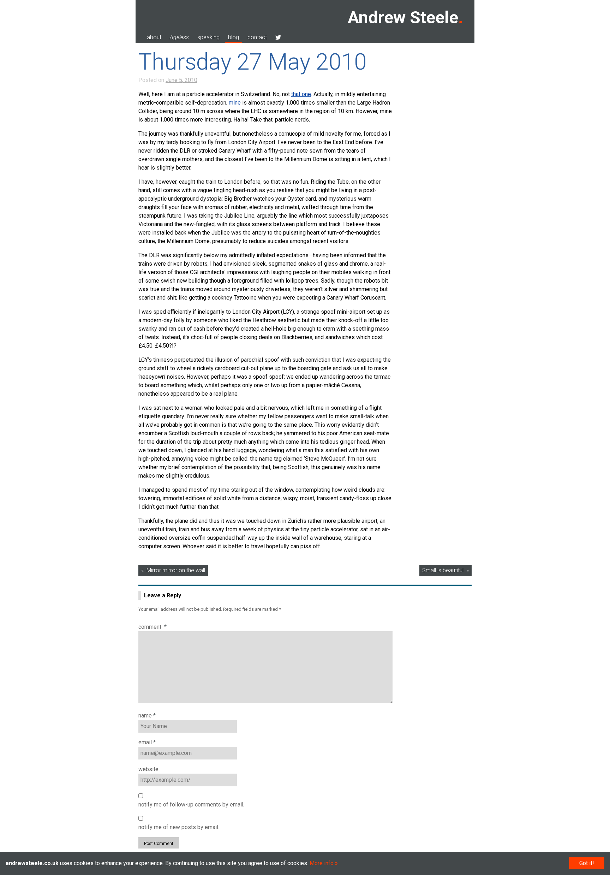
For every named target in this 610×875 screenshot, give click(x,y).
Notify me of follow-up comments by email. (191, 804)
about (154, 37)
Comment (152, 626)
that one (301, 94)
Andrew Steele (403, 17)
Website (148, 769)
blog (233, 37)
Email (147, 742)
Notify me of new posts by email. (178, 827)
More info (322, 863)
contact (257, 37)
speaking (208, 37)
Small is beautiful (443, 570)
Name (147, 715)
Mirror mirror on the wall (175, 570)
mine (235, 102)
